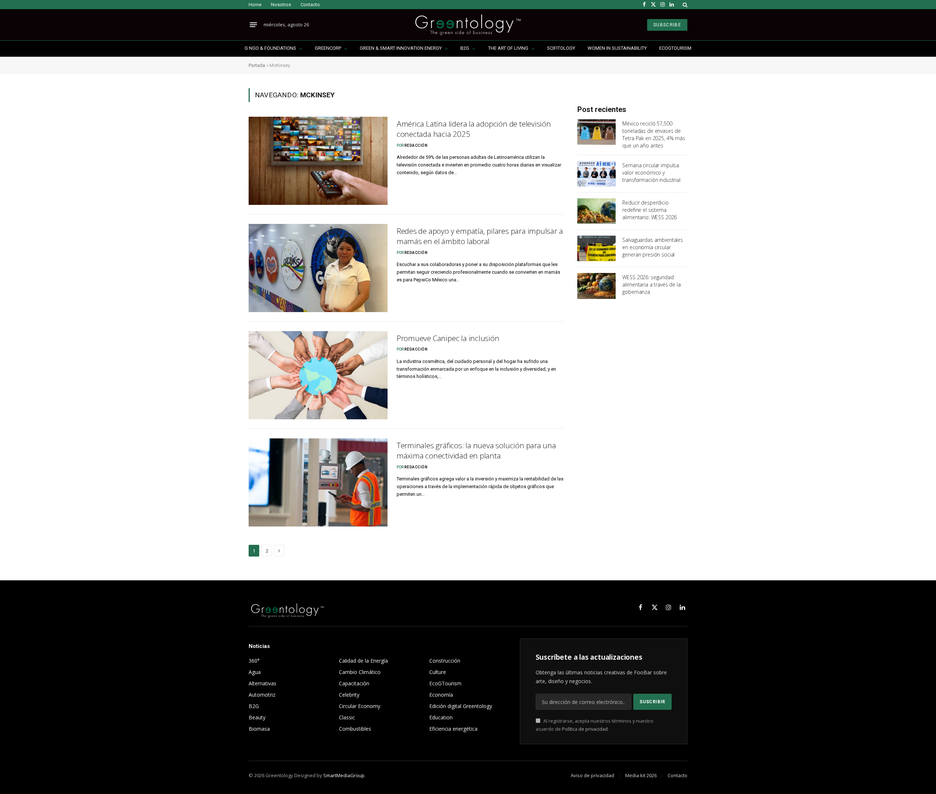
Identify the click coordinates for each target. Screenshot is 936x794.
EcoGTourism (675, 48)
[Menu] (253, 25)
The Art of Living (508, 48)
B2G (464, 48)
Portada (257, 65)
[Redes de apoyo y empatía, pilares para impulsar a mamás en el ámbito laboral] (318, 268)
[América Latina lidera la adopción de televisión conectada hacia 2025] (318, 161)
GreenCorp (328, 48)
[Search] (684, 4)
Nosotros (281, 4)
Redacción (416, 145)
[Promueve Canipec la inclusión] (318, 375)
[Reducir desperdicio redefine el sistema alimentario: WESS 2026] (596, 211)
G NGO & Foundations (270, 48)
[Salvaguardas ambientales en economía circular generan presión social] (596, 248)
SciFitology (561, 48)
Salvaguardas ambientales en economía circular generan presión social (652, 247)
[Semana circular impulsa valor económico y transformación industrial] (596, 174)
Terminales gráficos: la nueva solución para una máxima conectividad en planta (476, 450)
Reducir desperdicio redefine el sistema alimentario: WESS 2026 (649, 210)
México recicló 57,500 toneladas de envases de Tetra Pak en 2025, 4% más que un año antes (653, 134)
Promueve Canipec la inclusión (448, 338)
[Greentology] (468, 24)
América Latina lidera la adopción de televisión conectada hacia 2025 (474, 129)
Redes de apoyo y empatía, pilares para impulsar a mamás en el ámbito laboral (480, 236)
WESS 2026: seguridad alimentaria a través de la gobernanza (651, 284)
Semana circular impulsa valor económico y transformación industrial (651, 172)
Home (255, 4)
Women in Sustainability (617, 48)
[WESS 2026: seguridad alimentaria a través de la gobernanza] (596, 286)
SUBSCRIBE (667, 24)
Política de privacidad (585, 729)
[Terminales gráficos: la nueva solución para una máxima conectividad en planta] (318, 482)
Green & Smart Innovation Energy (401, 48)
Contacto (310, 4)
